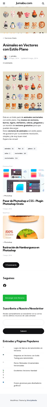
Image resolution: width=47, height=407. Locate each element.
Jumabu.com (24, 3)
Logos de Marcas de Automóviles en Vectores (28, 349)
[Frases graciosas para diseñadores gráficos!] (5, 382)
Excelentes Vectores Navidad (25, 370)
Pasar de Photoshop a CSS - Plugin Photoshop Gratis (23, 202)
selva (7, 153)
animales (9, 149)
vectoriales (20, 153)
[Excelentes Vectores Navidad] (5, 374)
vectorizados (11, 158)
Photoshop (8, 196)
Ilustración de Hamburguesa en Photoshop (21, 249)
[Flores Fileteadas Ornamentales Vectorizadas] (5, 362)
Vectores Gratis (11, 38)
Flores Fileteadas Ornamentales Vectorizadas (26, 364)
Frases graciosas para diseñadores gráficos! (27, 384)
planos (31, 149)
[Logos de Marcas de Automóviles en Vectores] (5, 347)
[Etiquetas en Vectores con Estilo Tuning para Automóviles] (5, 354)
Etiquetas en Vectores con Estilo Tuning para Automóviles (26, 356)
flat (20, 149)
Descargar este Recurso (14, 298)
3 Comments (7, 63)
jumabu (13, 56)
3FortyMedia (32, 400)
